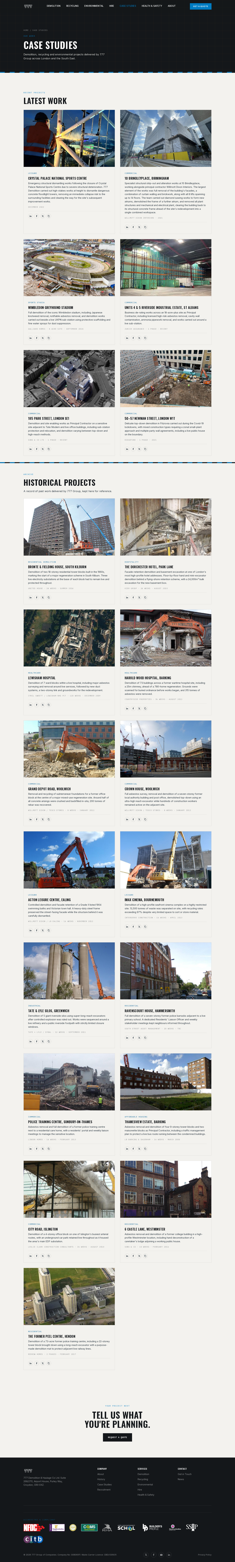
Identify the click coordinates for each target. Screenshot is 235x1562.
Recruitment (103, 1489)
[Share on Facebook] (36, 216)
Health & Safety (152, 6)
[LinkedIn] (169, 1555)
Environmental (93, 6)
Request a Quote (117, 1437)
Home (26, 30)
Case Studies (128, 6)
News (181, 1479)
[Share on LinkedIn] (30, 216)
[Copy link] (48, 216)
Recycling (72, 6)
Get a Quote (200, 6)
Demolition (54, 6)
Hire (111, 6)
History (101, 1479)
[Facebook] (153, 1555)
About (172, 6)
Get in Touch (185, 1474)
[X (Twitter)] (146, 1555)
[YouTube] (161, 1555)
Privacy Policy (205, 1555)
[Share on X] (42, 216)
